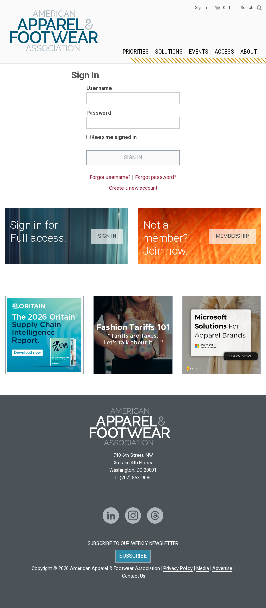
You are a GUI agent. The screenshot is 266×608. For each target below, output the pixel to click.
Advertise (222, 568)
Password (98, 113)
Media (202, 568)
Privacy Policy (178, 568)
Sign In (201, 8)
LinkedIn (111, 515)
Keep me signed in (114, 137)
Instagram (133, 515)
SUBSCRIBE (133, 556)
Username (99, 88)
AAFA (54, 31)
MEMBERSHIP (232, 236)
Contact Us (133, 576)
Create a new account (133, 188)
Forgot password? (155, 177)
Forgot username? (110, 177)
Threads (155, 515)
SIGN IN (107, 236)
